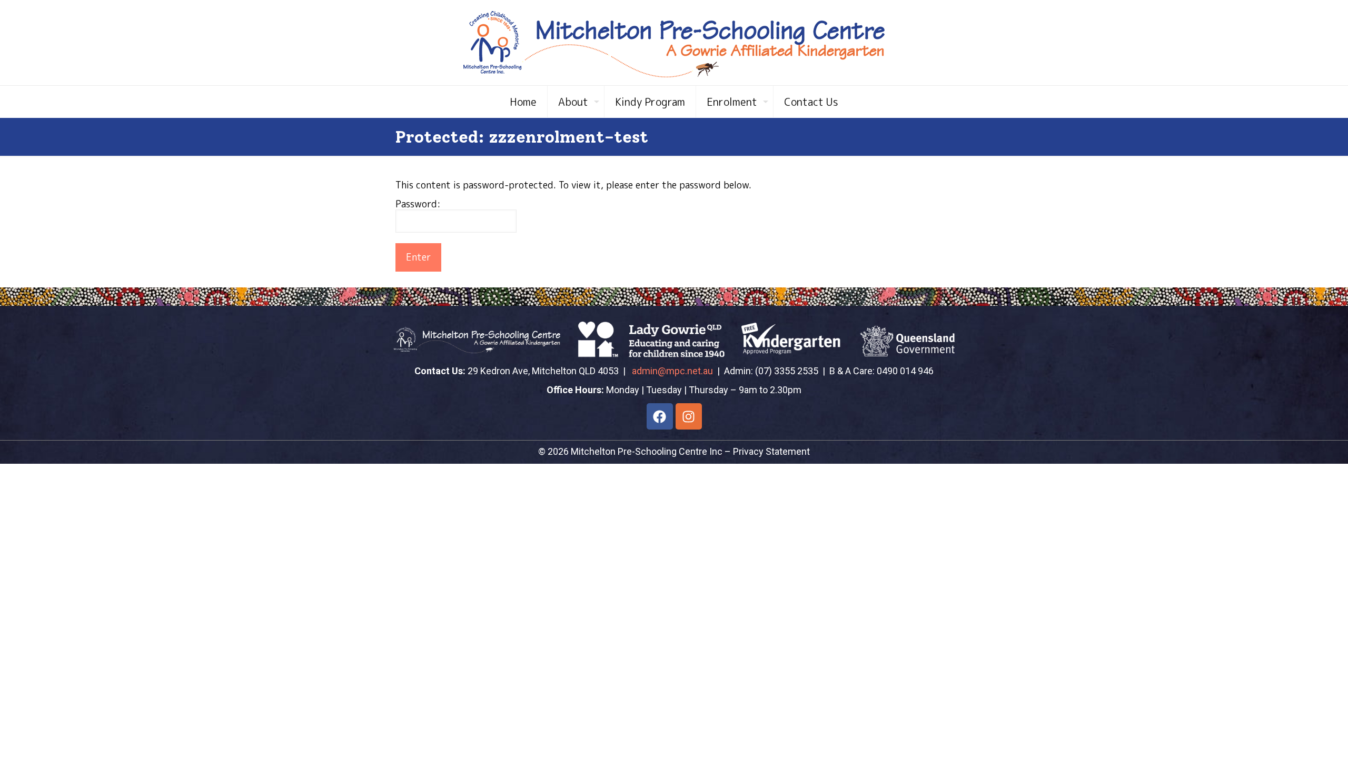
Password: (418, 204)
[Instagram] (689, 416)
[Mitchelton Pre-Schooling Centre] (674, 42)
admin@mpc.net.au (672, 370)
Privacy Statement (771, 451)
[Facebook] (660, 416)
